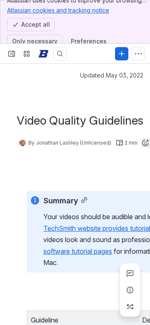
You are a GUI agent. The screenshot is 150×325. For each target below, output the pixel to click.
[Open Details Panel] (130, 290)
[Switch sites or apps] (26, 53)
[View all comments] (130, 273)
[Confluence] (43, 53)
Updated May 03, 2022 (111, 75)
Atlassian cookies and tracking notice (58, 10)
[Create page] (130, 306)
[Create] (121, 53)
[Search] (60, 53)
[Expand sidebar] (11, 53)
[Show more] (138, 53)
